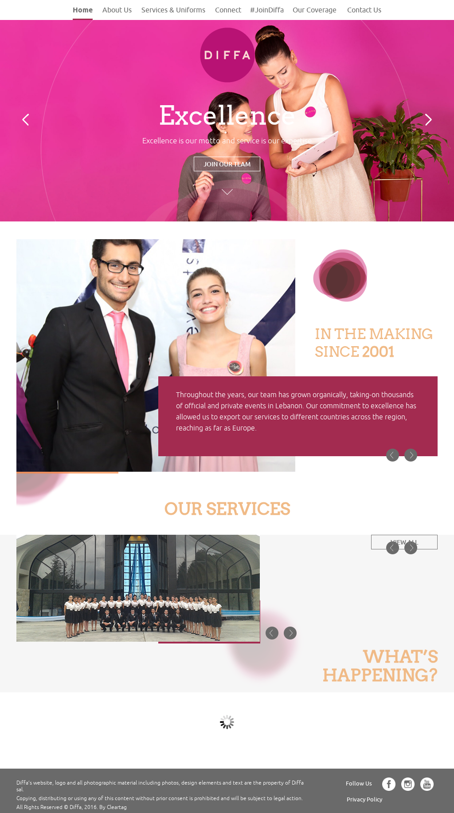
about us (117, 10)
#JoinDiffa (267, 10)
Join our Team (227, 164)
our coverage (315, 10)
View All (404, 542)
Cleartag (117, 807)
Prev (25, 120)
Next (428, 120)
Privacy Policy (364, 799)
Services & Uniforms (173, 10)
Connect (228, 10)
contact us (364, 10)
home (83, 10)
